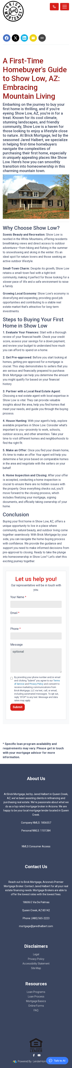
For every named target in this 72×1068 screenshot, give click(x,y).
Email (14, 613)
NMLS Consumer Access (36, 846)
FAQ (36, 1010)
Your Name (18, 597)
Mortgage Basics (36, 1001)
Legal (36, 954)
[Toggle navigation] (64, 6)
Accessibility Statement (36, 963)
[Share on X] (15, 38)
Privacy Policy (36, 684)
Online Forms (36, 1005)
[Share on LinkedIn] (24, 38)
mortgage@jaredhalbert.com (36, 926)
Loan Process (36, 996)
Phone (15, 629)
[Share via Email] (33, 38)
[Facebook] (34, 1055)
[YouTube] (39, 1055)
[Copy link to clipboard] (42, 38)
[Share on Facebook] (6, 38)
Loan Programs (36, 991)
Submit (17, 707)
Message (16, 644)
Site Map (36, 968)
